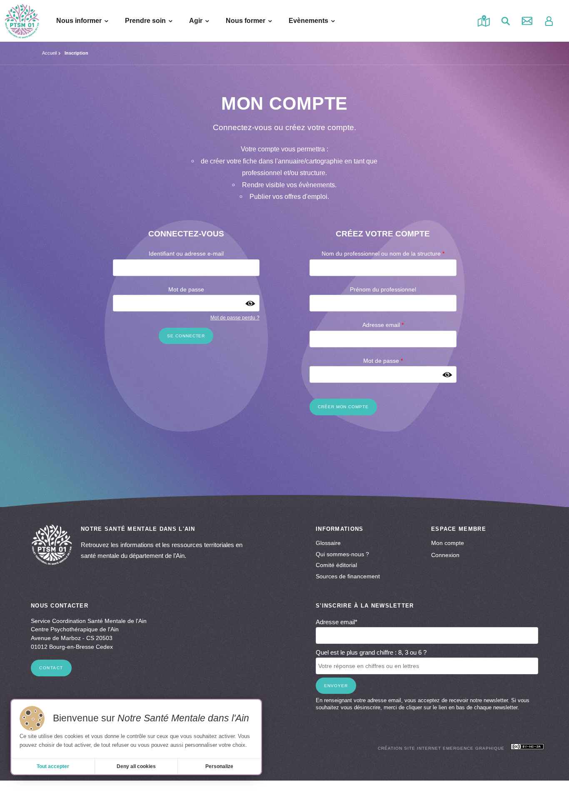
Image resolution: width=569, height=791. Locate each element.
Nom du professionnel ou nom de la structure (383, 254)
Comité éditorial (336, 565)
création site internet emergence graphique (441, 748)
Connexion (445, 555)
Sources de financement (348, 576)
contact (51, 667)
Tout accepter (53, 766)
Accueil (49, 52)
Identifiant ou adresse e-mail (186, 254)
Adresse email (383, 325)
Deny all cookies (136, 766)
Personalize (219, 766)
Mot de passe (186, 289)
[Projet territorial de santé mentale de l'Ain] (22, 21)
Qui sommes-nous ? (342, 554)
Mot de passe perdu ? (235, 318)
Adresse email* (336, 621)
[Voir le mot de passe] (250, 303)
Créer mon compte (343, 406)
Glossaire (328, 543)
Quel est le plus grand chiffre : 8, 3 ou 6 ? (371, 652)
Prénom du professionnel (383, 289)
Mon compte (447, 543)
